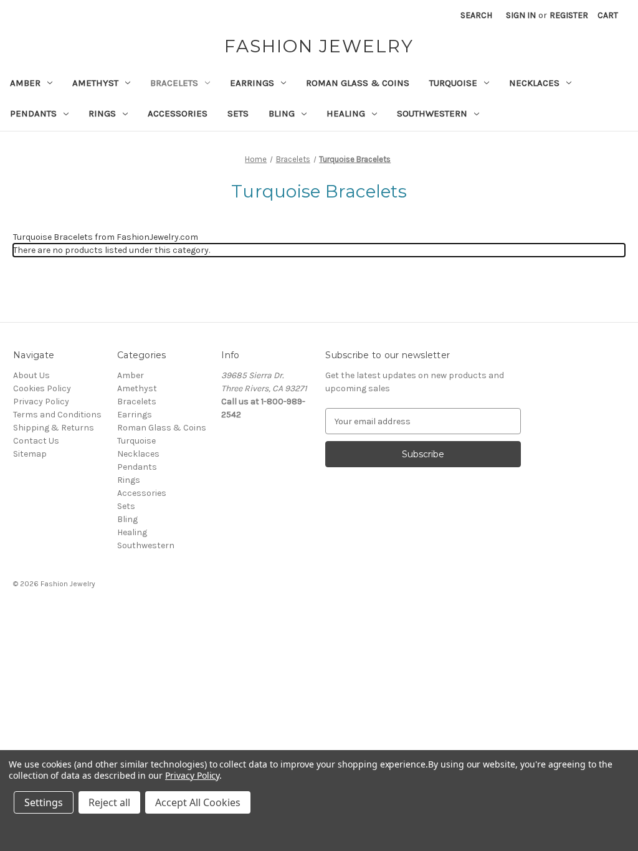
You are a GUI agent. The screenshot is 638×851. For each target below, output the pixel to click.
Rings (102, 113)
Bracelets (174, 82)
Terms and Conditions (57, 414)
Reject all (109, 802)
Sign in (521, 15)
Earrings (252, 82)
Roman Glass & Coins (357, 82)
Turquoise (453, 82)
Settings (43, 802)
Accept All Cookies (197, 802)
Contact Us (36, 440)
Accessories (177, 113)
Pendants (33, 113)
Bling (282, 113)
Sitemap (30, 454)
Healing (345, 113)
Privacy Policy (41, 401)
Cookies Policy (42, 388)
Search (476, 15)
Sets (238, 113)
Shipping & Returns (53, 427)
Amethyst (95, 82)
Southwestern (432, 113)
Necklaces (534, 82)
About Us (31, 375)
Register (569, 15)
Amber (25, 82)
